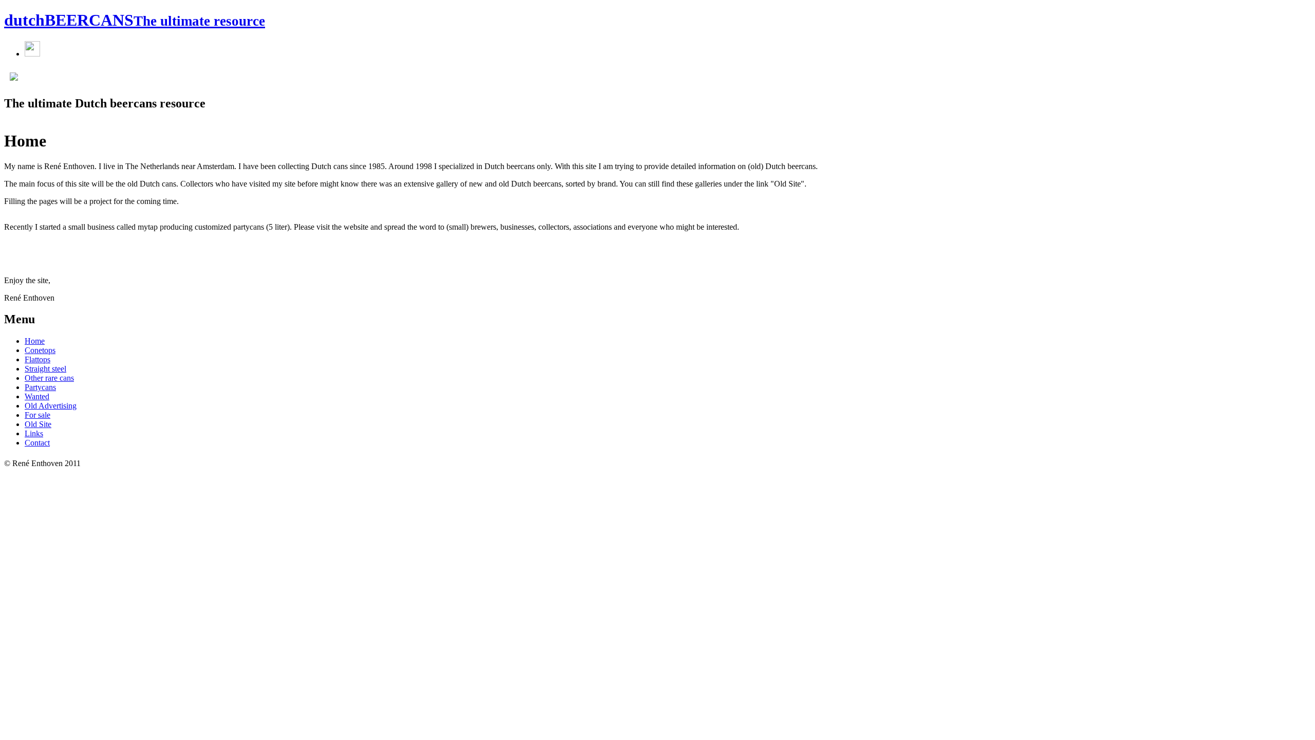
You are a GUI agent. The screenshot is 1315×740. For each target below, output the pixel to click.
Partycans (40, 387)
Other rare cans (49, 378)
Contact (37, 442)
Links (34, 433)
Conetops (40, 350)
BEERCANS (134, 20)
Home (35, 341)
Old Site (38, 424)
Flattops (37, 359)
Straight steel (45, 368)
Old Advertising (51, 405)
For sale (37, 415)
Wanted (37, 396)
